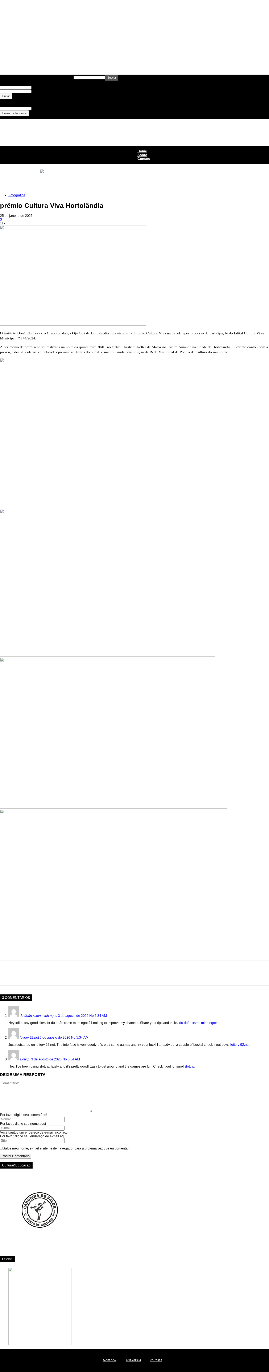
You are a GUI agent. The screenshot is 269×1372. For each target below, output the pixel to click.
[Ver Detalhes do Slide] (39, 1250)
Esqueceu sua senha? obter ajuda (17, 100)
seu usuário (38, 87)
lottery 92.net (29, 1037)
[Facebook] (7, 976)
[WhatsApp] (22, 976)
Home (142, 151)
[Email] (52, 976)
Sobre (142, 155)
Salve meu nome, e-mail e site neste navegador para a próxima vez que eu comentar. (66, 1148)
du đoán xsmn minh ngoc (38, 1015)
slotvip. (25, 1059)
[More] (68, 976)
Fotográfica (16, 195)
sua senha (37, 91)
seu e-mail (37, 108)
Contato (143, 158)
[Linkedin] (37, 976)
